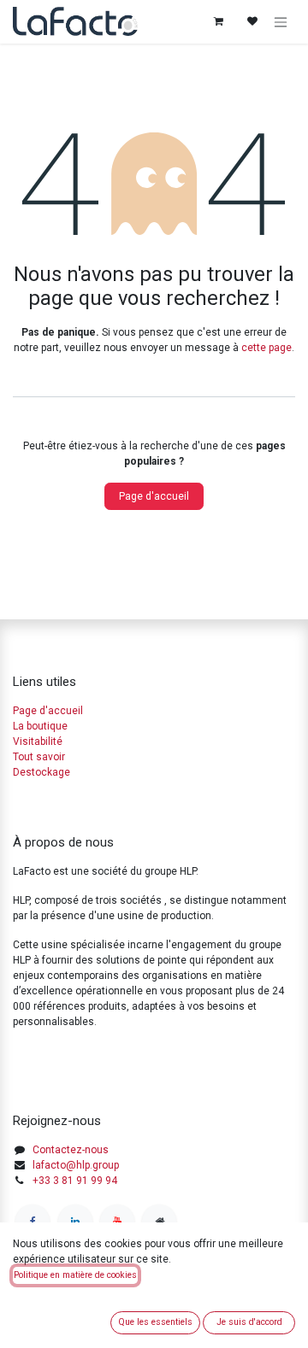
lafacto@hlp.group (76, 1165)
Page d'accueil (154, 496)
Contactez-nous (71, 1150)
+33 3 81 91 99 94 (75, 1181)
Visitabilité (37, 741)
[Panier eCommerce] (218, 21)
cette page (266, 348)
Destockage (41, 772)
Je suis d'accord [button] (249, 1321)
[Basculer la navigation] (280, 22)
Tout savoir (39, 757)
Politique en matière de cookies (75, 1275)
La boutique (40, 726)
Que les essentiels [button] (155, 1321)
